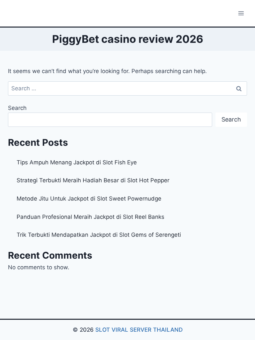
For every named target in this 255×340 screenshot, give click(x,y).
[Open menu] (241, 13)
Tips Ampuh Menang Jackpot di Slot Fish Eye (77, 162)
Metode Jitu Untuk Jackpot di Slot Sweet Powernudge (89, 198)
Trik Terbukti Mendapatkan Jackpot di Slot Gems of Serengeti (99, 234)
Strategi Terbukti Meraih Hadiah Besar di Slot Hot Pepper (93, 180)
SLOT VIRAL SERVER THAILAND (139, 329)
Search (17, 108)
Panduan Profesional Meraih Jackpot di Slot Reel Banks (90, 216)
